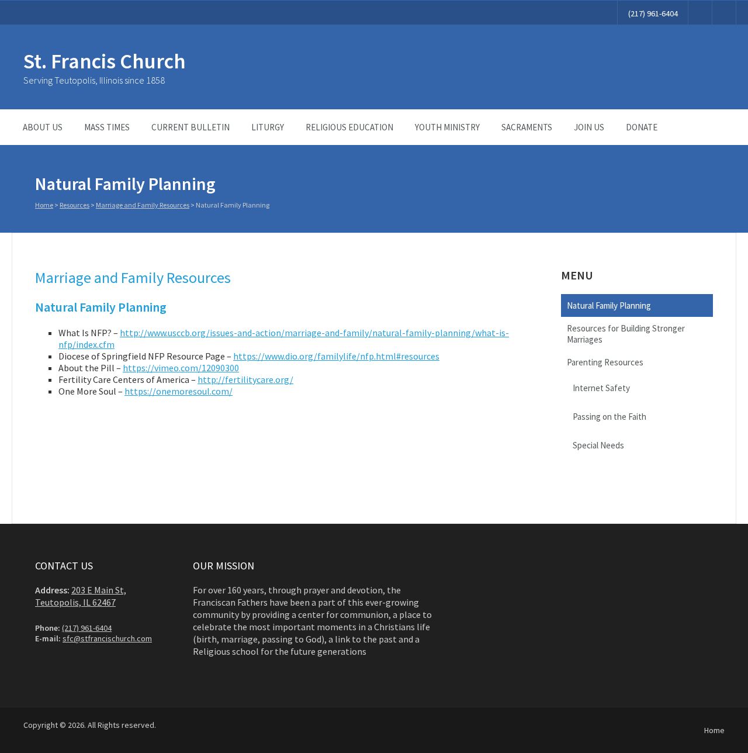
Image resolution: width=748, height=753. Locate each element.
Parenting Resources (605, 362)
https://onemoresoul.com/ (178, 391)
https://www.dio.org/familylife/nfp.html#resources (336, 356)
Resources (74, 205)
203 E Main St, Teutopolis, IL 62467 (80, 596)
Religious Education (349, 127)
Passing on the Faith (609, 416)
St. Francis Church (104, 61)
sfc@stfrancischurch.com (107, 638)
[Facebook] (700, 13)
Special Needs (598, 445)
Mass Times (107, 127)
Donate (641, 127)
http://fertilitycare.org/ (245, 379)
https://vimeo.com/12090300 (181, 368)
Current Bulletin (190, 127)
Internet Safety (601, 387)
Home (44, 205)
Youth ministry (447, 127)
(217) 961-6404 (653, 13)
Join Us (589, 127)
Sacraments (526, 127)
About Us (43, 127)
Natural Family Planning (609, 305)
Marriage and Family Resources (142, 205)
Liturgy (267, 127)
